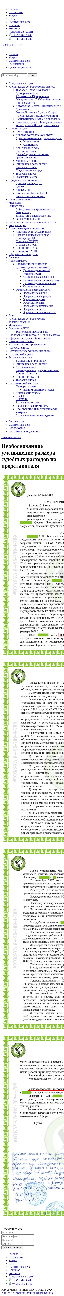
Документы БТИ (19, 328)
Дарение (14, 257)
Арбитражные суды (27, 147)
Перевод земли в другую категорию (37, 370)
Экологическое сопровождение (35, 415)
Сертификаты (17, 421)
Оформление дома (34, 299)
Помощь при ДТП (27, 238)
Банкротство (16, 205)
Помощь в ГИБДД (27, 241)
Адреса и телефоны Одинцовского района (27, 1292)
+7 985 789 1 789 (21, 38)
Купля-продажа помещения (39, 283)
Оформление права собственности (29, 338)
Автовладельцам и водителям (27, 228)
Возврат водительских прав (32, 234)
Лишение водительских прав (33, 231)
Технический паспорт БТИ (32, 331)
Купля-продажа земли (36, 286)
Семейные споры (26, 131)
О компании (16, 12)
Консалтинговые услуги (30, 196)
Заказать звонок (11, 437)
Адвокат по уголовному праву (34, 134)
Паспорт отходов (26, 386)
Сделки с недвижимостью (31, 263)
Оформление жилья (35, 292)
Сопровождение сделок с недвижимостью (34, 334)
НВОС (20, 396)
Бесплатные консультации (24, 431)
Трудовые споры (26, 173)
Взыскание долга (26, 151)
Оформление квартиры (37, 296)
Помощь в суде (18, 128)
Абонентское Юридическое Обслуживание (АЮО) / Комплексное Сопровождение (39, 99)
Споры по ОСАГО (27, 247)
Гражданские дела (27, 176)
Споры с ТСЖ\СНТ (27, 376)
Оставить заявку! (12, 1247)
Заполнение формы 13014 (31, 192)
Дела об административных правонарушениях (32, 156)
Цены (12, 18)
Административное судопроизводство (39, 138)
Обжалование (31, 141)
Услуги (13, 15)
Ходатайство (30, 144)
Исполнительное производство (27, 344)
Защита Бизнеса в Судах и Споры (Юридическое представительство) (37, 114)
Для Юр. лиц (23, 189)
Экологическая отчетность (32, 405)
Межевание (16, 325)
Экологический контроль (24, 383)
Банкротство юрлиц (28, 218)
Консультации (17, 225)
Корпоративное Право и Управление (38, 118)
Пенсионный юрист (21, 354)
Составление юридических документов (33, 221)
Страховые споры (26, 244)
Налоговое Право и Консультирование (39, 122)
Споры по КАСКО (27, 251)
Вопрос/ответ (17, 427)
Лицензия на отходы (28, 392)
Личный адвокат (26, 367)
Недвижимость (18, 260)
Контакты (14, 28)
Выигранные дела (19, 21)
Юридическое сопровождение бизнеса (32, 86)
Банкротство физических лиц (33, 215)
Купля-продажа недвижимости (34, 267)
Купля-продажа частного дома (41, 280)
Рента (12, 315)
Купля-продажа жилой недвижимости (36, 272)
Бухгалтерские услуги (29, 183)
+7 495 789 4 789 (21, 35)
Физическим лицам (20, 357)
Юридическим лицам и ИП (25, 180)
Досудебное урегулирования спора (30, 350)
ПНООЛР (22, 399)
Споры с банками (26, 373)
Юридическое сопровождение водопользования (27, 320)
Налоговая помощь (20, 199)
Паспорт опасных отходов (39, 389)
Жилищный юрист (27, 160)
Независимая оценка (21, 341)
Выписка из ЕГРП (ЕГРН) (31, 360)
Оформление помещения (38, 305)
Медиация (15, 202)
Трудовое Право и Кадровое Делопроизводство (33, 91)
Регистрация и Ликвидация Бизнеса (37, 125)
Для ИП (20, 186)
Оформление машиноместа (39, 312)
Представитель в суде (29, 170)
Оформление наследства (23, 254)
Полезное (14, 25)
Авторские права (19, 347)
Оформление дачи (34, 302)
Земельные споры (26, 167)
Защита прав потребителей (32, 163)
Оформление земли (34, 309)
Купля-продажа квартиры (38, 276)
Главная (13, 9)
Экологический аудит (29, 402)
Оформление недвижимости (33, 289)
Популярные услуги (21, 31)
